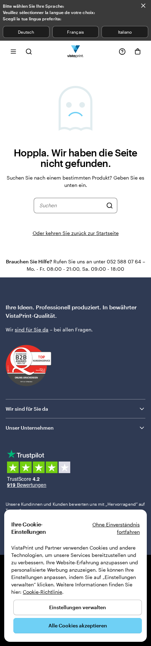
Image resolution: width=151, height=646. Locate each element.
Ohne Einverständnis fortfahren (116, 528)
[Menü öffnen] (13, 51)
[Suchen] (109, 205)
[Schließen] (143, 5)
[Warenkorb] (137, 51)
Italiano (125, 31)
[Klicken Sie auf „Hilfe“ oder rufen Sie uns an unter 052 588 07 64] (122, 51)
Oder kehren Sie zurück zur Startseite (76, 233)
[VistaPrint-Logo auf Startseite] (75, 51)
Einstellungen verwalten (77, 607)
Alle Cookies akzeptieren (77, 625)
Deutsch (26, 31)
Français (75, 31)
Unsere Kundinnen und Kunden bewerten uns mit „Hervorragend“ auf (75, 507)
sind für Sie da (31, 329)
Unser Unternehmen (30, 428)
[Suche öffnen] (29, 51)
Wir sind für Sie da (27, 409)
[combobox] (71, 205)
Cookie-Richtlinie (42, 592)
